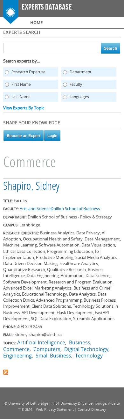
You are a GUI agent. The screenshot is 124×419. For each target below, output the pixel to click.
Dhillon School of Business (75, 208)
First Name (21, 84)
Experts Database (47, 7)
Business (79, 342)
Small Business (53, 355)
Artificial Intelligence (41, 342)
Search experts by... (21, 61)
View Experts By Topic (23, 108)
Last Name (21, 96)
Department (80, 72)
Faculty (76, 84)
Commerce (16, 349)
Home (36, 23)
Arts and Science (35, 208)
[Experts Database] (10, 21)
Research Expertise (28, 72)
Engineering (17, 355)
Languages (79, 96)
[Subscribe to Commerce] (5, 371)
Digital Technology (86, 349)
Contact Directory (92, 409)
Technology (89, 355)
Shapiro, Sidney (31, 187)
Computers (46, 349)
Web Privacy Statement (55, 409)
